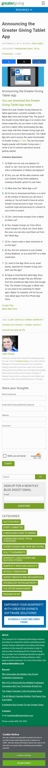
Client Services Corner (20, 320)
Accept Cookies (24, 763)
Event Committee (13, 527)
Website (5, 415)
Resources (23, 9)
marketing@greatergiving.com (20, 715)
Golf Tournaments (14, 552)
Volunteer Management (17, 588)
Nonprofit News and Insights (20, 565)
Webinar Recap (11, 594)
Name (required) (9, 394)
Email (6, 494)
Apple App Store (9, 309)
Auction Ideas (11, 521)
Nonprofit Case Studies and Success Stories (19, 559)
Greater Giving (22, 361)
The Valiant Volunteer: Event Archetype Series (22, 691)
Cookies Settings (24, 755)
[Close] (45, 730)
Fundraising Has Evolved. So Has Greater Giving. (23, 705)
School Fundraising (15, 571)
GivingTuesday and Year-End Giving (23, 546)
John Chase (37, 43)
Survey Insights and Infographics (23, 577)
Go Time (22, 140)
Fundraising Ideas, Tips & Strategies (17, 539)
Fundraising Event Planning (19, 533)
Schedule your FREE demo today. (24, 620)
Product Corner (23, 325)
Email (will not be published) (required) (18, 405)
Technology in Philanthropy (20, 582)
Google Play (7, 305)
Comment (6, 426)
